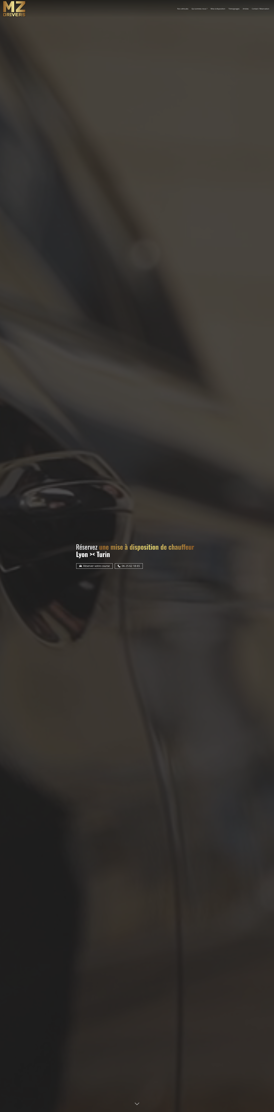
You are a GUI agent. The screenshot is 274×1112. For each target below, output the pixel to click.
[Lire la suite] (137, 1103)
